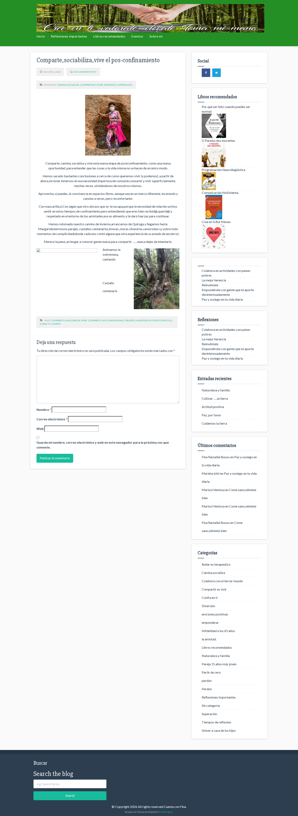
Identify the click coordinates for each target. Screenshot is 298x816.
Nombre (43, 409)
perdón (207, 680)
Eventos (137, 36)
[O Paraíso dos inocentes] (229, 155)
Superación (124, 84)
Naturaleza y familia (216, 390)
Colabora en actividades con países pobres (226, 273)
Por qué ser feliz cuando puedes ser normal (226, 109)
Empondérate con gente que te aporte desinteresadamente (228, 292)
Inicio (40, 36)
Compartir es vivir (91, 84)
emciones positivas (215, 614)
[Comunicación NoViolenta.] (229, 207)
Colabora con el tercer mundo (222, 581)
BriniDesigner (165, 812)
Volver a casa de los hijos (219, 730)
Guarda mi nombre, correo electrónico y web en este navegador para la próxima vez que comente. (102, 444)
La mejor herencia (214, 280)
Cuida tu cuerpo (50, 323)
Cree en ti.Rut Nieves (216, 222)
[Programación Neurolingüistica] (229, 181)
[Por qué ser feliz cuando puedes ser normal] (229, 126)
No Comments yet (85, 71)
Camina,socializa (68, 84)
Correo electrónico (51, 419)
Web (40, 428)
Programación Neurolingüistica (223, 170)
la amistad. (209, 639)
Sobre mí (156, 36)
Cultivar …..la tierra (215, 398)
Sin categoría (211, 705)
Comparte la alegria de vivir (69, 320)
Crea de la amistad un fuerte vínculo (148, 320)
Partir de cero (211, 672)
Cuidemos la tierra (214, 423)
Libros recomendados (109, 36)
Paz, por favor (211, 415)
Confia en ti (210, 597)
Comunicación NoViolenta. (220, 192)
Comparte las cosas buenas (105, 320)
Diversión (110, 84)
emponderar (210, 622)
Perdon (207, 689)
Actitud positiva (213, 407)
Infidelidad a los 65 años (218, 631)
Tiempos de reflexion (216, 722)
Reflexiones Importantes (219, 697)
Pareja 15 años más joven (219, 664)
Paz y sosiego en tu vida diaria (222, 299)
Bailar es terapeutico (216, 564)
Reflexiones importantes (69, 36)
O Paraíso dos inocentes (218, 140)
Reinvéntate (210, 285)
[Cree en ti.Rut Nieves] (229, 236)
